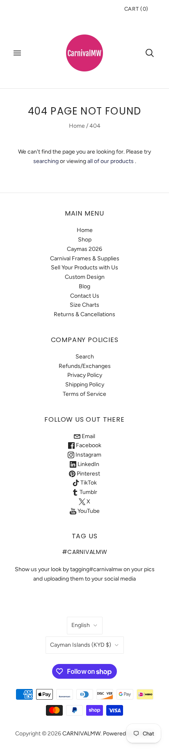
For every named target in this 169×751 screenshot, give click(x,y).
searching (46, 161)
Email (87, 436)
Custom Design (85, 276)
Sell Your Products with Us (84, 267)
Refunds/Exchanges (85, 366)
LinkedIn (87, 464)
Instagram (87, 454)
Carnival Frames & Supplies (84, 258)
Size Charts (84, 304)
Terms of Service (84, 393)
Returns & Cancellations (84, 314)
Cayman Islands (80, 644)
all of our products (110, 161)
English (80, 625)
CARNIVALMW (81, 733)
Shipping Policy (84, 384)
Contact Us (84, 295)
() (136, 9)
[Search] (150, 53)
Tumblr (87, 492)
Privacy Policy (84, 375)
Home (77, 125)
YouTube (88, 511)
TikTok (88, 482)
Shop (84, 239)
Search (84, 356)
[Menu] (17, 53)
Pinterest (87, 473)
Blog (84, 286)
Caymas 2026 (84, 249)
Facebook (88, 445)
